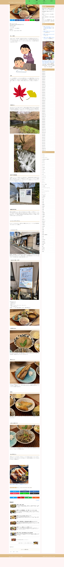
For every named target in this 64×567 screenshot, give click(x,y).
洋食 (43, 231)
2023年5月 (43, 106)
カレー (44, 180)
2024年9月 (43, 87)
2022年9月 (43, 118)
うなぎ (44, 155)
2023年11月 (44, 98)
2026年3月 (43, 74)
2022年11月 (44, 116)
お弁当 (44, 160)
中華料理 (44, 196)
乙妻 (43, 199)
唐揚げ (44, 204)
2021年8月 (43, 135)
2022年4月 (43, 122)
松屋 (43, 229)
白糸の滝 (22, 487)
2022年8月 (43, 119)
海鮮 (43, 232)
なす (43, 174)
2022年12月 (44, 114)
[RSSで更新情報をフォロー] (35, 497)
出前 (43, 201)
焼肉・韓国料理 (45, 234)
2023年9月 (43, 100)
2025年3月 (43, 84)
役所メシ (44, 219)
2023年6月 (43, 105)
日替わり (44, 224)
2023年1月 (43, 113)
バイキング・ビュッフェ (46, 187)
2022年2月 (43, 126)
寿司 (43, 211)
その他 (44, 169)
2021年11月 (44, 130)
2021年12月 (44, 129)
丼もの (44, 197)
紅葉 (24, 487)
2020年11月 (44, 150)
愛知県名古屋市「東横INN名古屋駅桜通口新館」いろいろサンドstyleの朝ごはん (48, 9)
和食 (10, 487)
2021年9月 (43, 134)
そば (43, 170)
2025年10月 (44, 76)
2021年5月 (43, 140)
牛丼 (43, 236)
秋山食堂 (44, 242)
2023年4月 (43, 108)
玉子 (43, 237)
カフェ (44, 179)
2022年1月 (43, 127)
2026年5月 (43, 71)
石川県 (44, 241)
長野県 (13, 487)
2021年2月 (43, 145)
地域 (43, 207)
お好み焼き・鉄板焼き (46, 159)
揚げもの (44, 221)
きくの (44, 165)
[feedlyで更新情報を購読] (28, 497)
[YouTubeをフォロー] (21, 497)
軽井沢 (26, 487)
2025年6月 (43, 82)
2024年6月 (43, 92)
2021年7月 (43, 137)
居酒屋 (44, 212)
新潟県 (44, 222)
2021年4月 (43, 142)
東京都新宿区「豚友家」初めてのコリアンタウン (48, 12)
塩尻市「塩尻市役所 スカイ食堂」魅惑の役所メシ (48, 17)
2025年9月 (43, 77)
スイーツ (44, 182)
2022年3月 (43, 124)
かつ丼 (44, 164)
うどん (44, 154)
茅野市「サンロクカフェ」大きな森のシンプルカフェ (48, 15)
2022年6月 (43, 121)
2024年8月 (43, 89)
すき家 (44, 167)
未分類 (44, 226)
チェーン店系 (45, 184)
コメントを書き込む (24, 549)
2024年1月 (43, 97)
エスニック (44, 177)
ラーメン (44, 192)
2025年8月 (43, 79)
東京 (43, 227)
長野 (28, 487)
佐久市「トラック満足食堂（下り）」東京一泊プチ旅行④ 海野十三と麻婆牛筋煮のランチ (48, 21)
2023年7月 (43, 103)
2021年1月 (43, 146)
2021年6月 (43, 138)
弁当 (43, 217)
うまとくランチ (45, 157)
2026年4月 (43, 73)
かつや (44, 162)
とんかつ (44, 172)
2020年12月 (44, 148)
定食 (43, 209)
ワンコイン (44, 194)
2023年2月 (43, 111)
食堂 (43, 251)
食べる (15, 487)
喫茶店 (44, 206)
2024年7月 (43, 90)
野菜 (43, 244)
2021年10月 (44, 132)
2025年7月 (43, 81)
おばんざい (19, 487)
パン (43, 189)
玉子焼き (44, 239)
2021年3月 (43, 143)
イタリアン (44, 175)
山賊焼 (44, 216)
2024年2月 (43, 95)
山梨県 (44, 214)
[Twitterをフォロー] (13, 497)
